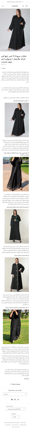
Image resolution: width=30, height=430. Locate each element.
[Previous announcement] (2, 1)
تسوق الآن (26, 378)
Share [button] (4, 68)
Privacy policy (8, 424)
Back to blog (16, 384)
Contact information (16, 426)
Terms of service (15, 424)
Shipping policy (23, 424)
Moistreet (9, 422)
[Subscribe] (25, 394)
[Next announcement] (27, 1)
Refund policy (23, 422)
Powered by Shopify (15, 422)
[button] (3, 6)
